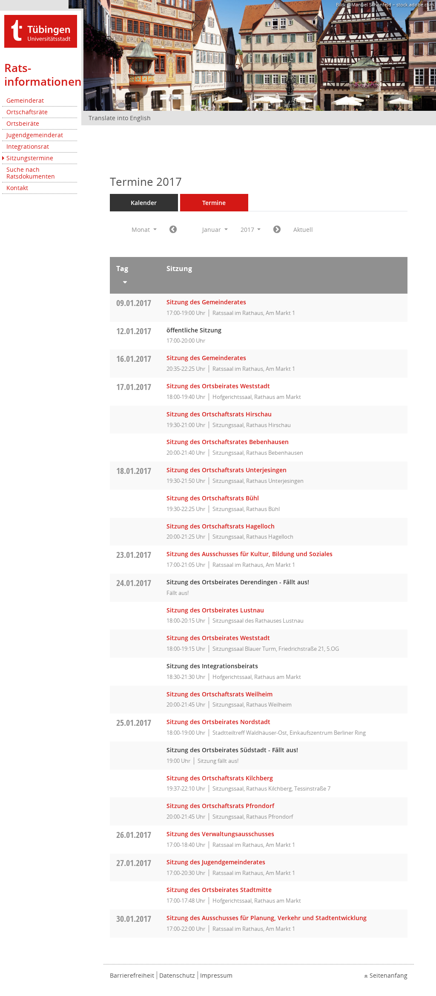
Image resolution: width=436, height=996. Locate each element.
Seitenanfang (388, 975)
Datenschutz (177, 975)
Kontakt (17, 188)
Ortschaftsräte (27, 112)
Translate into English (120, 118)
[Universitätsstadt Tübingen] (40, 30)
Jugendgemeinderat (34, 135)
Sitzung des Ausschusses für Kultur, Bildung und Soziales (249, 554)
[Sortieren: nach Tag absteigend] (135, 280)
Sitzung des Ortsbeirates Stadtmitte (219, 890)
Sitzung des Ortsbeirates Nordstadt (218, 722)
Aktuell (303, 229)
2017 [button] (248, 229)
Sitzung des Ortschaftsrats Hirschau (219, 414)
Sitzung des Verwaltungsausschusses (220, 834)
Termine (214, 203)
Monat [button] (142, 229)
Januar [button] (212, 229)
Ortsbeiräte (22, 123)
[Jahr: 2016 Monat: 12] (173, 229)
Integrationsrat (27, 146)
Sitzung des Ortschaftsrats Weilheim (219, 694)
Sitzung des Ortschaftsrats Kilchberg (219, 778)
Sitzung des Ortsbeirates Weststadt (218, 386)
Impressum (216, 975)
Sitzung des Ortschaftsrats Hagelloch (220, 526)
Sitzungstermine (29, 158)
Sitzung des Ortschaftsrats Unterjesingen (226, 470)
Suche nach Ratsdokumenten (30, 172)
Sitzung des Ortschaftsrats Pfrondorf (220, 806)
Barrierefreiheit (132, 975)
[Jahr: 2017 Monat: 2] (277, 229)
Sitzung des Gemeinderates (206, 302)
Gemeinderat (25, 100)
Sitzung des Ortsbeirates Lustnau (215, 610)
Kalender (144, 203)
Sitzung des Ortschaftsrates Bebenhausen (227, 442)
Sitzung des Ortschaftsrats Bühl (212, 498)
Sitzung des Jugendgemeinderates (215, 862)
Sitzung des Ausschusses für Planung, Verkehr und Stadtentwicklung (266, 918)
